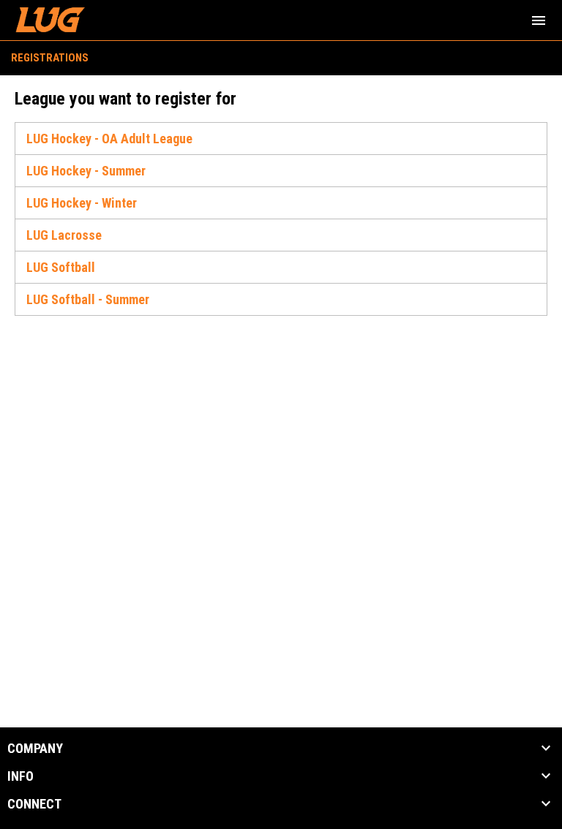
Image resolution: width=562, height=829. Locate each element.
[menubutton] (538, 20)
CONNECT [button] (34, 804)
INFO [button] (20, 776)
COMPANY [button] (35, 748)
